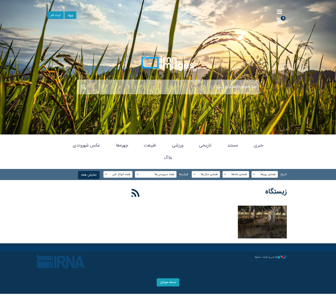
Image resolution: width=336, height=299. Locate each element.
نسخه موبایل (168, 282)
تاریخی (205, 145)
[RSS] (135, 193)
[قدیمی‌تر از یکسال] (262, 222)
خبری (258, 145)
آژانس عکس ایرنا (168, 63)
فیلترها (183, 174)
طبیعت (150, 145)
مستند (232, 145)
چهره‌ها (122, 145)
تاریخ (283, 174)
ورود (70, 15)
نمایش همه (88, 175)
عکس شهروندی (86, 145)
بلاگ (168, 158)
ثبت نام (56, 15)
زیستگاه (276, 192)
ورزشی (177, 145)
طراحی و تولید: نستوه (266, 257)
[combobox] (264, 174)
